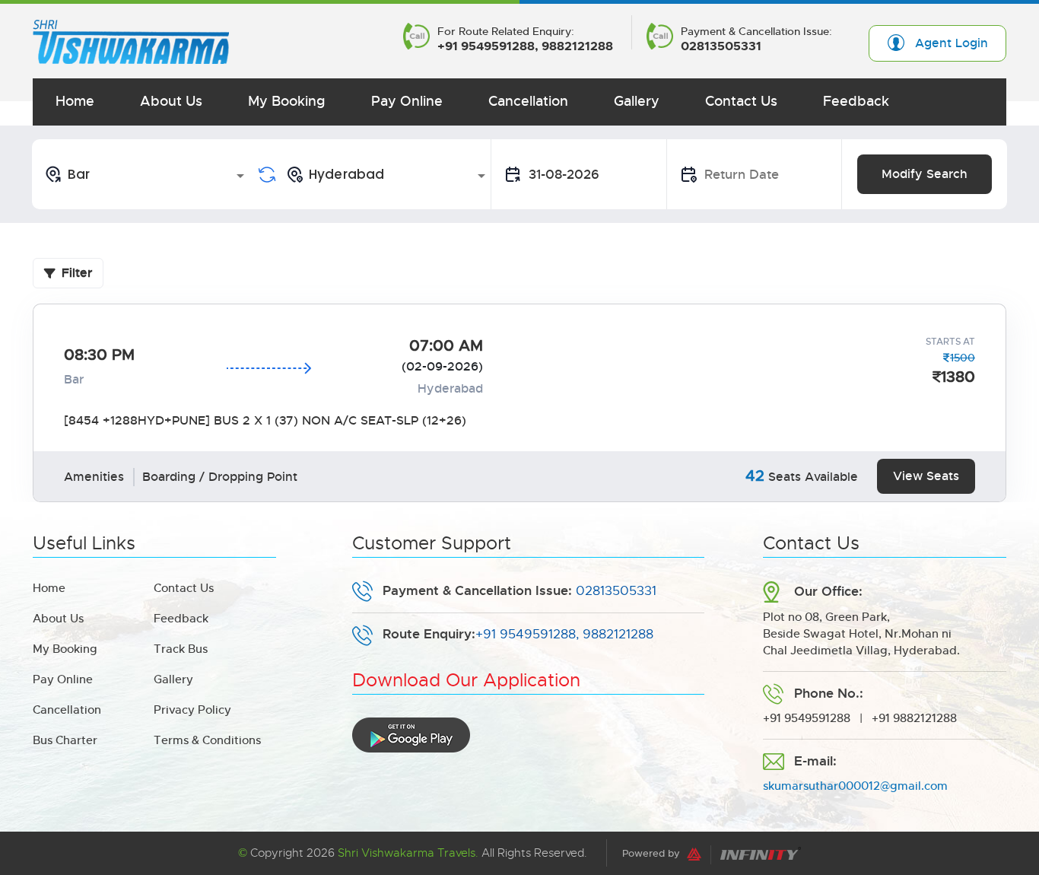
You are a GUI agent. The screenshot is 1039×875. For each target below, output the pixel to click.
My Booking (287, 101)
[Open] (240, 175)
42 (754, 475)
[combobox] (146, 174)
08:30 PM (99, 354)
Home (75, 101)
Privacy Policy (192, 709)
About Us (171, 101)
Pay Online (407, 101)
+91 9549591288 (806, 718)
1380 (958, 377)
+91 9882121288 (914, 718)
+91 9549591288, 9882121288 (525, 46)
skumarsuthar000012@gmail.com (855, 785)
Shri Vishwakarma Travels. (408, 853)
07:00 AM (446, 345)
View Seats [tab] (926, 476)
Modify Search (925, 174)
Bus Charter (65, 740)
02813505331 (721, 46)
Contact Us (741, 101)
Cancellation (528, 101)
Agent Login (951, 43)
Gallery (636, 101)
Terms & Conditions (207, 740)
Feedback (856, 101)
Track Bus (181, 648)
